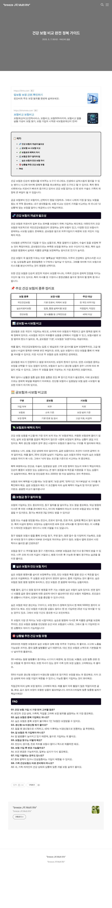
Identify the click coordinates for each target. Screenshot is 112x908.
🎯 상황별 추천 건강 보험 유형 (31, 164)
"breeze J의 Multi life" (16, 5)
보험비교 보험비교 (24, 114)
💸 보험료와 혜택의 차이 (29, 152)
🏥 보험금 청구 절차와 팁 (29, 156)
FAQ (21, 168)
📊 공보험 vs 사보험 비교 (29, 148)
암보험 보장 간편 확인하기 (28, 94)
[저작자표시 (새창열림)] (38, 785)
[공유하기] (19, 785)
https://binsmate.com (23, 110)
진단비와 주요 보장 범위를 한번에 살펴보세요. (36, 98)
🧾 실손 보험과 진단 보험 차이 (31, 160)
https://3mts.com (21, 91)
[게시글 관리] (22, 785)
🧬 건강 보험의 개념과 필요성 (31, 144)
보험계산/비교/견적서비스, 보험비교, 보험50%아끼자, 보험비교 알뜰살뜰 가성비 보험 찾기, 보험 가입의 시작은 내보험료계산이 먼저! (47, 120)
